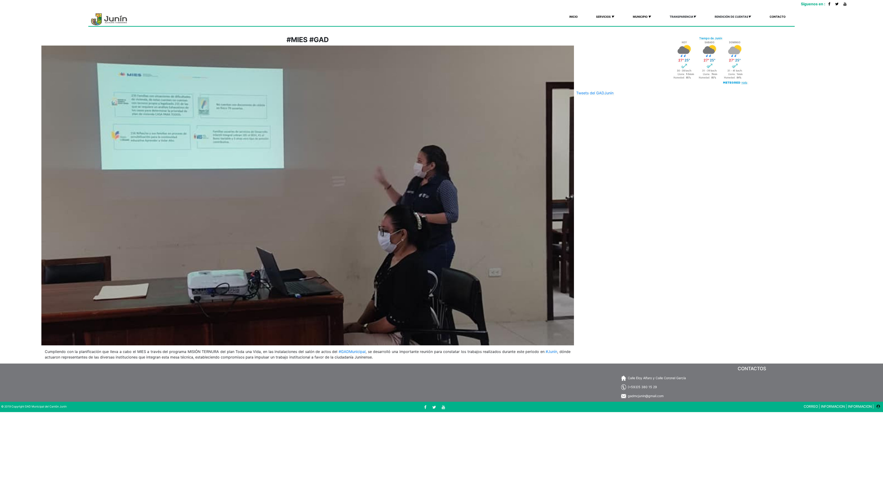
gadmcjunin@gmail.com (646, 396)
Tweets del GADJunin (595, 93)
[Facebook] (829, 4)
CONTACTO (778, 16)
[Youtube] (845, 4)
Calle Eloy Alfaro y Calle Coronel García (657, 378)
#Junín (551, 351)
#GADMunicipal (352, 351)
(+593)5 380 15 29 (642, 387)
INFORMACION (833, 406)
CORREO (811, 406)
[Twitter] (836, 4)
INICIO (573, 16)
